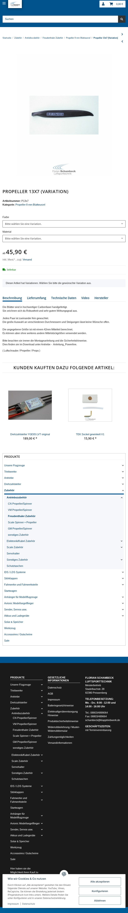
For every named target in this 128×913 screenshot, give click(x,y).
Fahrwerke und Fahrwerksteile (21, 584)
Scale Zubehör (15, 547)
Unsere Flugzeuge (14, 465)
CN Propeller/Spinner (20, 503)
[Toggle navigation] (4, 2)
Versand (27, 259)
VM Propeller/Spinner (20, 510)
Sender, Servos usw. (15, 609)
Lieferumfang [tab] (36, 298)
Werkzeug (9, 628)
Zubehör (9, 490)
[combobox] (64, 223)
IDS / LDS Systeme (15, 572)
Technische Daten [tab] (63, 298)
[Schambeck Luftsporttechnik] (15, 4)
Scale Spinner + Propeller (22, 522)
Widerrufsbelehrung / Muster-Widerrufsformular (64, 729)
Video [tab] (85, 298)
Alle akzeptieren (100, 881)
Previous (7, 411)
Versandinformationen (60, 743)
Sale (6, 640)
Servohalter (13, 553)
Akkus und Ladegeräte (16, 615)
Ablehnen (100, 900)
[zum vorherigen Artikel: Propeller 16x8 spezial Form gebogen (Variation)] (122, 41)
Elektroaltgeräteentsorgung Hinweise (63, 713)
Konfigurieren (100, 891)
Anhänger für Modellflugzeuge (21, 597)
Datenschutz (55, 687)
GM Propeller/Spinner (20, 528)
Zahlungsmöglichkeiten (61, 737)
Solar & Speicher (13, 622)
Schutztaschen (15, 566)
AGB (50, 693)
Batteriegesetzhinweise (61, 705)
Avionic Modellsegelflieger (19, 603)
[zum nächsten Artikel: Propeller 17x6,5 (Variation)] (122, 34)
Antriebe (9, 478)
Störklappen (11, 578)
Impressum (54, 699)
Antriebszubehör (17, 497)
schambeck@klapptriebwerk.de (102, 720)
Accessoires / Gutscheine (18, 634)
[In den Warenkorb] (4, 52)
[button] (103, 4)
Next (120, 411)
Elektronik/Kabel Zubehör (21, 541)
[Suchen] (122, 19)
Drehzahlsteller (12, 484)
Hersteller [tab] (101, 298)
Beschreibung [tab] (12, 298)
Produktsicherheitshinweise (63, 721)
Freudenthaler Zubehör (21, 516)
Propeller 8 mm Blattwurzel (30, 204)
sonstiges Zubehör (18, 535)
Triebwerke (10, 471)
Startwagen (10, 591)
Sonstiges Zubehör (17, 559)
